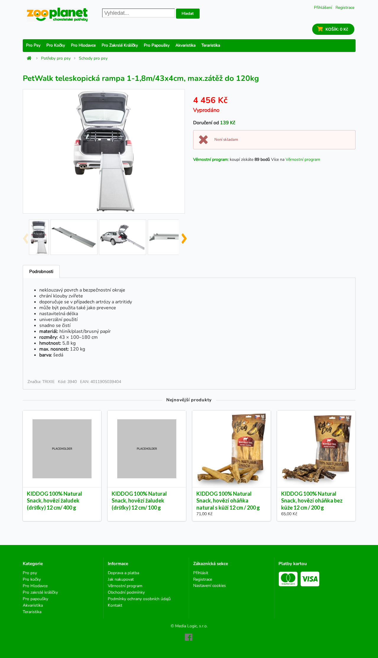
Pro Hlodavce (83, 45)
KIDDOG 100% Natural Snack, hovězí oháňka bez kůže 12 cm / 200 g (312, 500)
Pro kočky (55, 45)
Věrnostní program (303, 159)
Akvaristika (185, 45)
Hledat (188, 13)
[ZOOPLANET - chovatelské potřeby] (57, 15)
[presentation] (25, 236)
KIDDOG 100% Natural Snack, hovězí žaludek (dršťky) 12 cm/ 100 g (139, 500)
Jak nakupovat (121, 579)
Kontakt (115, 605)
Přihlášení (323, 7)
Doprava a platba (123, 573)
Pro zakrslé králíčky (120, 45)
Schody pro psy (93, 58)
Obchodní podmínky (126, 592)
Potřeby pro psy (56, 58)
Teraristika (210, 45)
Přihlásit (200, 573)
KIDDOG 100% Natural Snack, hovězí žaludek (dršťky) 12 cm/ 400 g (54, 500)
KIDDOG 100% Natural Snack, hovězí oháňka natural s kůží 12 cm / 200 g (228, 500)
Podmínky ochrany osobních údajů (139, 599)
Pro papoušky (157, 45)
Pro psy (33, 45)
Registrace (344, 7)
